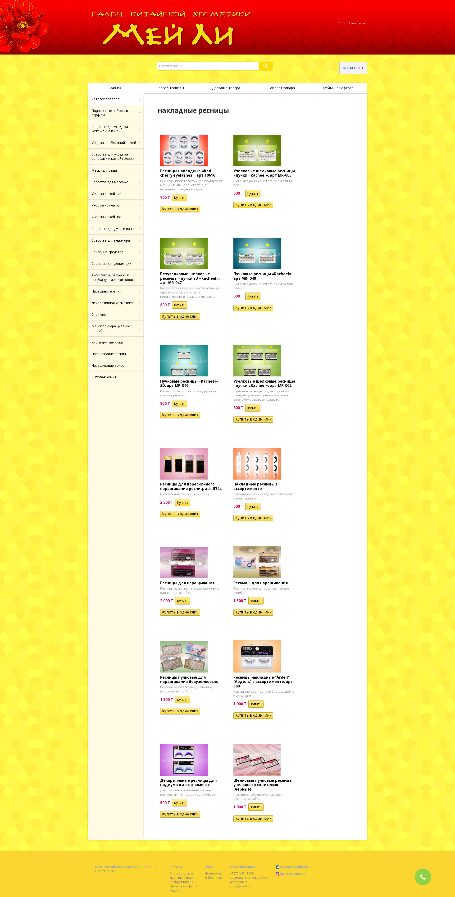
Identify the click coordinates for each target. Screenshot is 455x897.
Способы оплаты (170, 88)
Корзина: (353, 67)
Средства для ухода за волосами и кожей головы (112, 156)
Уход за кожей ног (106, 217)
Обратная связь (243, 867)
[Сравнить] (190, 197)
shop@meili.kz (240, 886)
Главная (115, 88)
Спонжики (99, 314)
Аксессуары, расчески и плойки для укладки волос (112, 277)
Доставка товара (226, 88)
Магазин (177, 867)
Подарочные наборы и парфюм (109, 112)
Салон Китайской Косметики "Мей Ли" (126, 867)
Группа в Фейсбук (294, 867)
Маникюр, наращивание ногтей (110, 328)
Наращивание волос (107, 365)
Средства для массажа (109, 182)
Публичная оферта (338, 88)
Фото (209, 867)
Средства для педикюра (110, 240)
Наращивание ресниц (108, 354)
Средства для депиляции (111, 263)
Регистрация (357, 23)
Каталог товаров (105, 99)
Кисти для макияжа (107, 342)
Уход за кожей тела (107, 193)
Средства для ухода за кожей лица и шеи (109, 128)
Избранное (213, 878)
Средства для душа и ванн (112, 228)
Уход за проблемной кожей (113, 142)
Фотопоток (213, 873)
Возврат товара (281, 88)
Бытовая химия (103, 377)
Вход (341, 23)
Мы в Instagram (292, 874)
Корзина (176, 890)
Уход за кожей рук (106, 205)
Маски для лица (104, 170)
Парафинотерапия (106, 291)
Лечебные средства (107, 252)
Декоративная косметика (112, 303)
